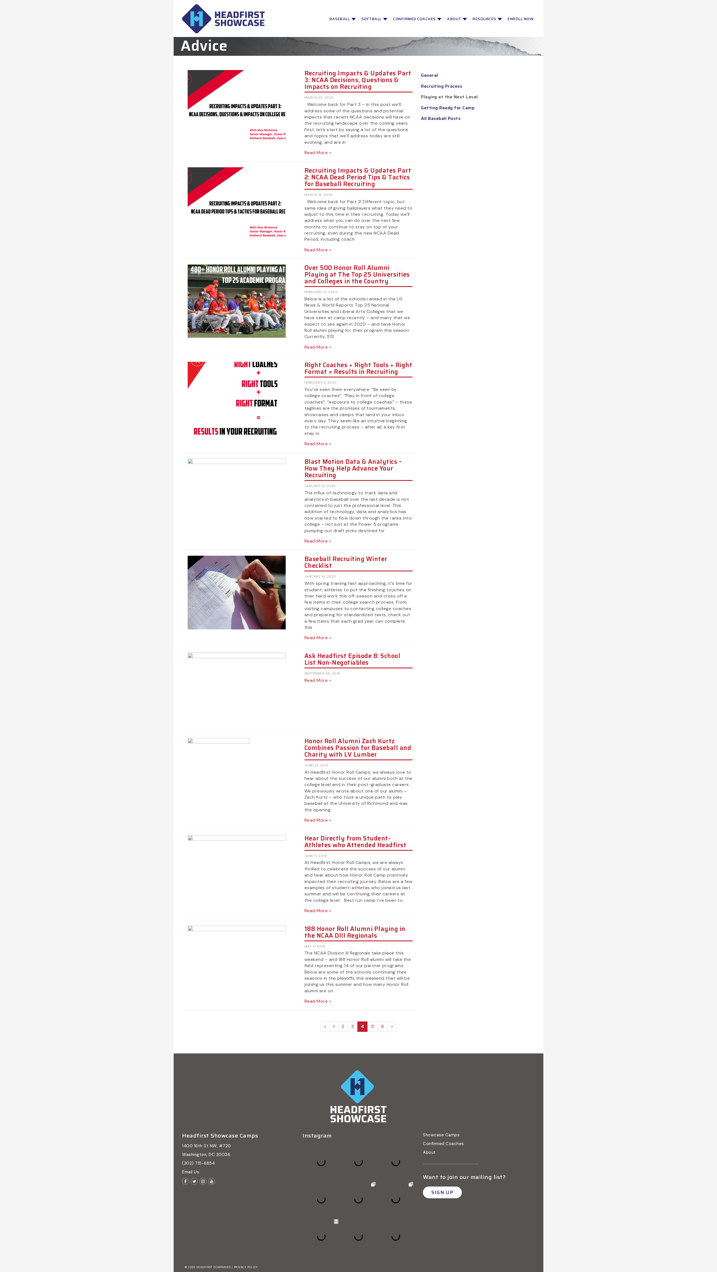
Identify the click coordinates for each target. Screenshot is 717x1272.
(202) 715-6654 (198, 1163)
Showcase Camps (441, 1135)
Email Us (190, 1172)
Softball (372, 19)
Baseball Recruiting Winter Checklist (345, 562)
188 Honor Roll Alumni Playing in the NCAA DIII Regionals (355, 932)
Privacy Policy (246, 1267)
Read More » (317, 153)
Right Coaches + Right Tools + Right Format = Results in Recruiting (358, 368)
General (429, 75)
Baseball (340, 19)
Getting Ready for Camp (447, 107)
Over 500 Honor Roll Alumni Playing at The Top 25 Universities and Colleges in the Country (357, 274)
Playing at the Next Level (449, 96)
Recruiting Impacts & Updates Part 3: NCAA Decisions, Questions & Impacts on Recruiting (357, 80)
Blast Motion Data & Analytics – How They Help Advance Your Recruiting (353, 468)
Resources (484, 19)
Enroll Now (521, 19)
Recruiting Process (441, 86)
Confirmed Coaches (415, 19)
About (454, 19)
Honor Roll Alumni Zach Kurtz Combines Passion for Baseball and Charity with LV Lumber (357, 747)
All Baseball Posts (440, 118)
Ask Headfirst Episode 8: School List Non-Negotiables (352, 659)
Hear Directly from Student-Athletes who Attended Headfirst (355, 841)
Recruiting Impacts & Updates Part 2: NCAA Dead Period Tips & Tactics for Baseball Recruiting (357, 177)
